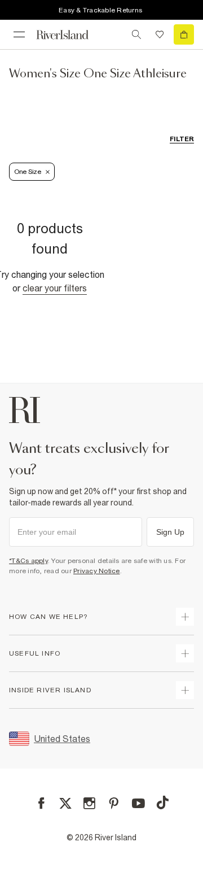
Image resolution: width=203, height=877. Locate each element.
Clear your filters (55, 288)
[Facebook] (41, 803)
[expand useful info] (185, 653)
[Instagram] (89, 803)
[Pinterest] (113, 803)
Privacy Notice (96, 571)
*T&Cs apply (28, 561)
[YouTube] (138, 803)
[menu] (19, 34)
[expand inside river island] (185, 690)
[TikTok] (162, 802)
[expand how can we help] (185, 617)
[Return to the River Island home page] (70, 35)
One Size (27, 172)
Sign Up (170, 531)
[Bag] (184, 34)
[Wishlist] (159, 34)
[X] (65, 803)
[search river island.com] (136, 34)
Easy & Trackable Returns (100, 10)
